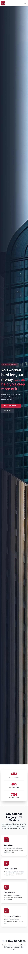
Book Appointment (10, 405)
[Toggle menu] (25, 3)
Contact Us (7, 411)
